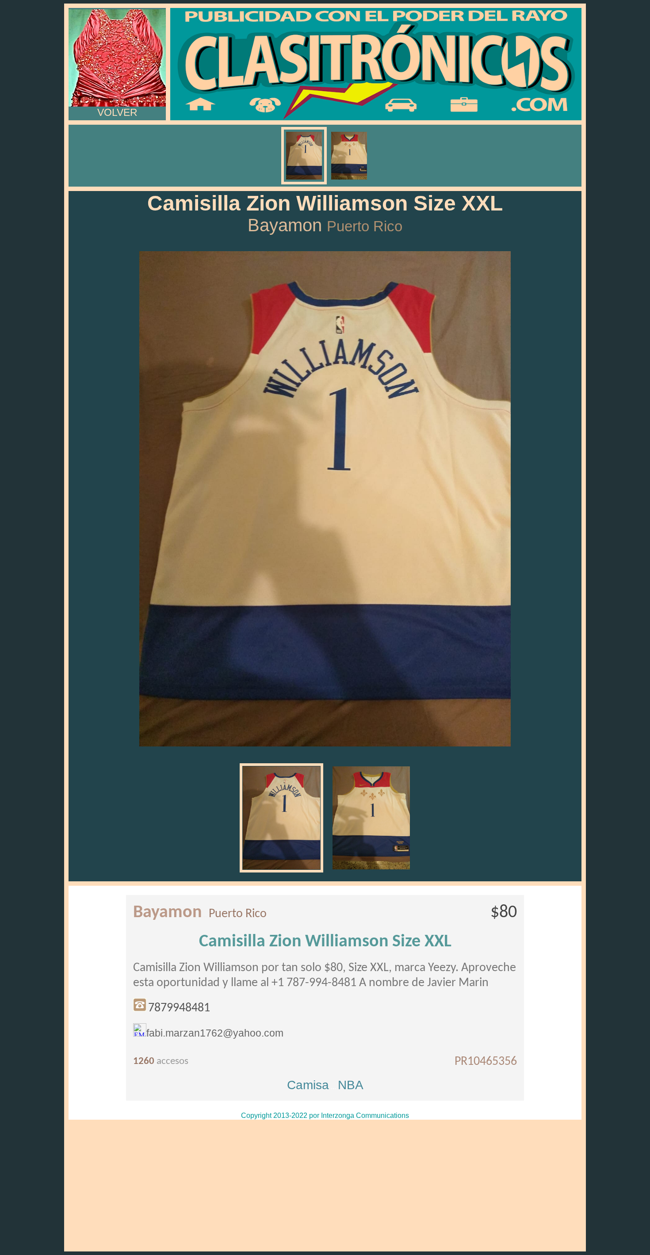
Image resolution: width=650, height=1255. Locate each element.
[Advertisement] (325, 1185)
